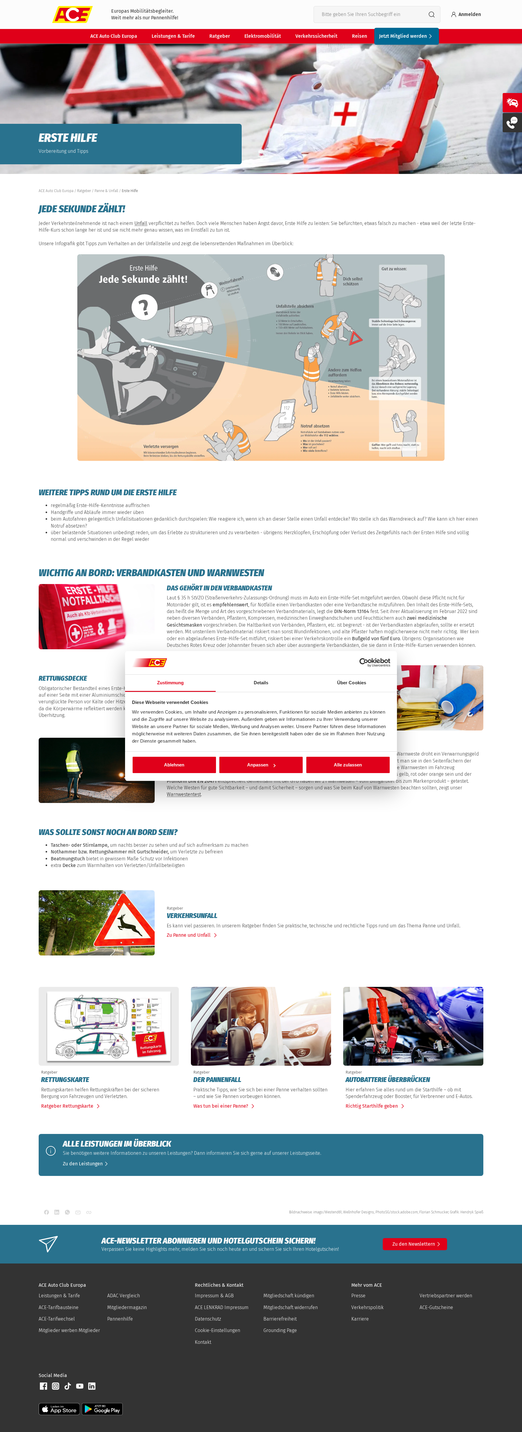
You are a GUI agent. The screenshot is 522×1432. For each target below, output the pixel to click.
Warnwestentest (184, 794)
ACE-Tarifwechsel (57, 1319)
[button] (86, 1164)
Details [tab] (261, 682)
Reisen (359, 36)
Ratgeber (219, 36)
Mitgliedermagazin (127, 1307)
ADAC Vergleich (123, 1296)
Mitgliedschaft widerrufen (290, 1307)
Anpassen (257, 764)
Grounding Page (280, 1330)
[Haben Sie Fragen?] (512, 122)
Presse (358, 1296)
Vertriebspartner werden (446, 1296)
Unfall (140, 223)
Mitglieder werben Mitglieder (69, 1330)
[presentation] (324, 916)
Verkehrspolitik (367, 1307)
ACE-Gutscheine (436, 1307)
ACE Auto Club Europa (113, 36)
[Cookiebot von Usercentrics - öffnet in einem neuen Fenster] (363, 662)
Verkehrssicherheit (316, 36)
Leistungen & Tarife (173, 36)
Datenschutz (208, 1319)
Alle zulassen (348, 764)
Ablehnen (174, 764)
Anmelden (470, 14)
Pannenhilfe (120, 1319)
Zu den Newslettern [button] (413, 1244)
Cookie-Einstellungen (217, 1330)
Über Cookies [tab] (351, 682)
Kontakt (203, 1342)
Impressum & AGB (214, 1296)
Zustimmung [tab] (170, 682)
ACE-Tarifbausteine (59, 1307)
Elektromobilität (262, 36)
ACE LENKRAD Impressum (222, 1307)
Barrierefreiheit (280, 1319)
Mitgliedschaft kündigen (288, 1296)
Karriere (360, 1319)
